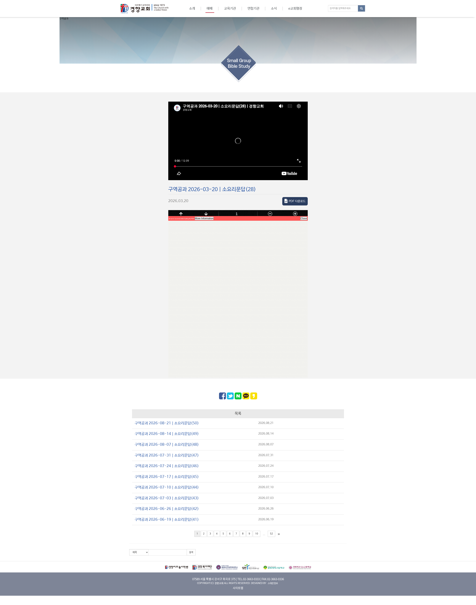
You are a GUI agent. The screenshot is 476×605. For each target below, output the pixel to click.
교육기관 (230, 8)
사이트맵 (238, 588)
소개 (192, 8)
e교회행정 (295, 8)
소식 (274, 8)
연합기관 (253, 8)
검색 (191, 552)
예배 (210, 8)
